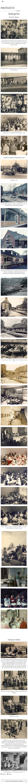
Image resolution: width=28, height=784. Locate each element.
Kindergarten (18, 10)
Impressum (21, 781)
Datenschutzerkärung (14, 781)
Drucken (4, 774)
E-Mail (9, 774)
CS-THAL (7, 781)
